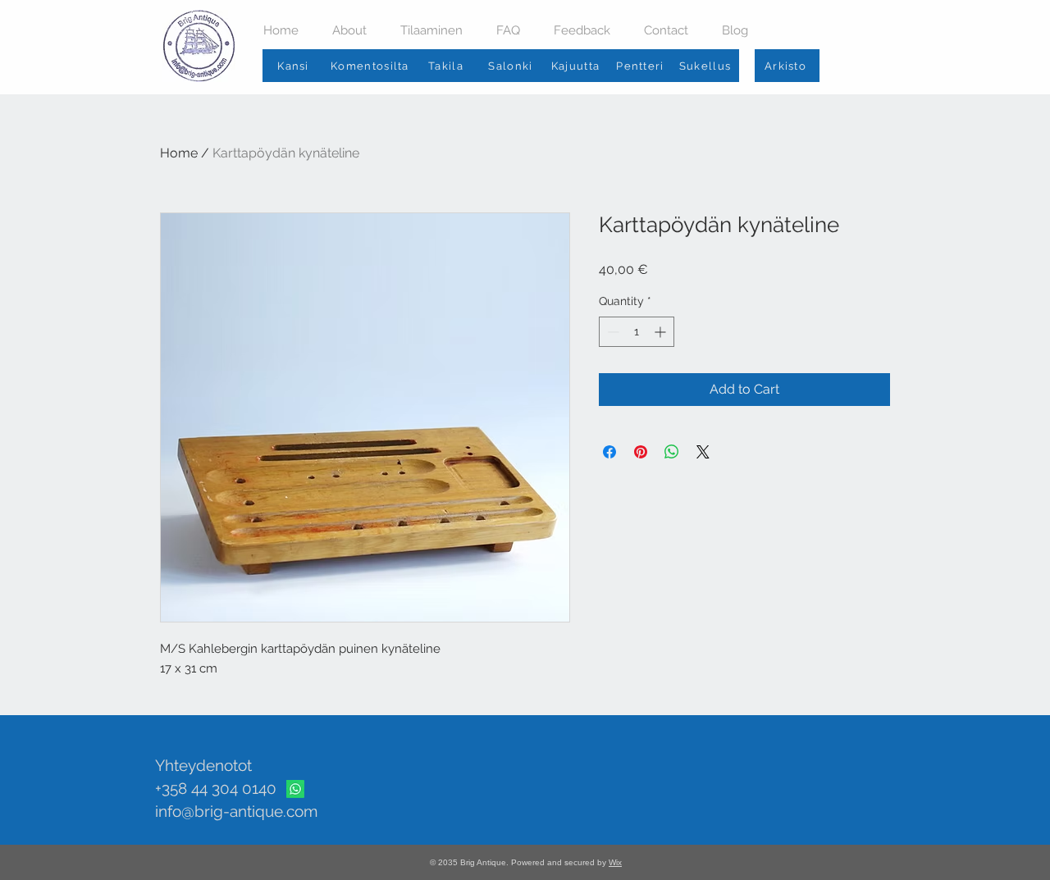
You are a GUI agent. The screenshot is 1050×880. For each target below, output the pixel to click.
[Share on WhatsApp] (672, 452)
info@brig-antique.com (236, 811)
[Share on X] (703, 452)
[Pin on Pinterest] (641, 452)
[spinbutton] (636, 331)
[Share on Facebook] (609, 452)
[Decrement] (611, 331)
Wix (615, 862)
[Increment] (661, 331)
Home (179, 153)
